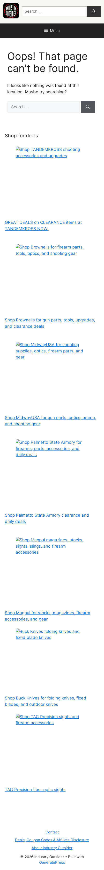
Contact (52, 832)
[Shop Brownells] (52, 274)
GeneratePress (52, 862)
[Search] (94, 11)
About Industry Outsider (52, 848)
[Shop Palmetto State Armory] (52, 469)
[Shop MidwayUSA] (52, 372)
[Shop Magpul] (52, 567)
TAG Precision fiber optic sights (35, 789)
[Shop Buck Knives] (52, 659)
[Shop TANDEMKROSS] (52, 177)
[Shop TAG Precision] (52, 744)
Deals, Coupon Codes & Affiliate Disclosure (52, 840)
